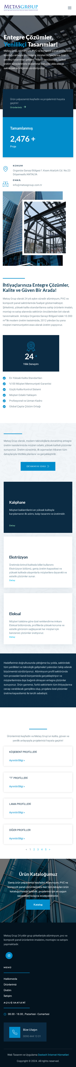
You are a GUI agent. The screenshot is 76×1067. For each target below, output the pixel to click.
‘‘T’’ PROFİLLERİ (18, 778)
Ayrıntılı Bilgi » (17, 760)
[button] (69, 7)
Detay (12, 525)
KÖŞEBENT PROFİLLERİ (23, 752)
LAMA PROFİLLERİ (20, 804)
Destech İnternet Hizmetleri (53, 1055)
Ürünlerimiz (16, 107)
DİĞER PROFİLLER (20, 830)
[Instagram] (9, 955)
